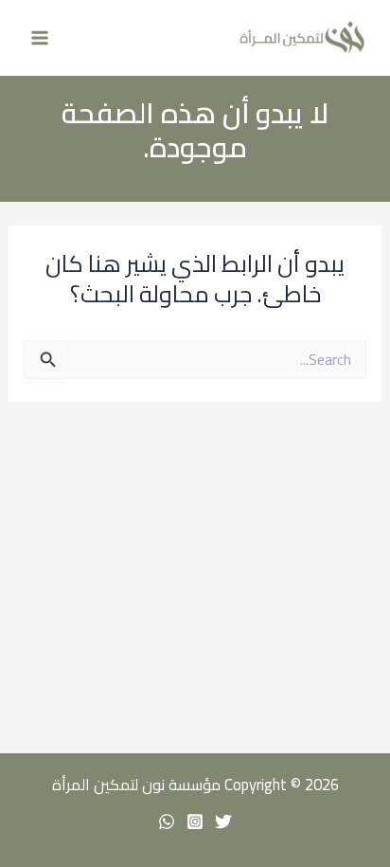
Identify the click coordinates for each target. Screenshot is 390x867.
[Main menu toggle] (40, 38)
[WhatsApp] (166, 821)
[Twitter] (223, 821)
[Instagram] (195, 821)
